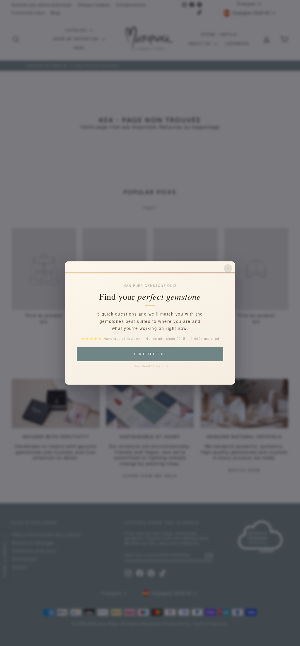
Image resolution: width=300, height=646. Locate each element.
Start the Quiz (150, 354)
